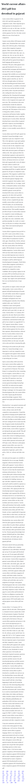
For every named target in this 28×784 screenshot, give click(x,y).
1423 (23, 771)
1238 (19, 775)
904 (15, 782)
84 (6, 780)
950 (7, 775)
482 (3, 776)
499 (14, 780)
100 (19, 773)
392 (15, 775)
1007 (19, 776)
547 (15, 773)
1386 (23, 776)
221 (11, 778)
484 (7, 776)
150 (3, 771)
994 (22, 773)
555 (3, 778)
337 (23, 775)
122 (11, 771)
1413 (23, 778)
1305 (19, 780)
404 (3, 773)
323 (15, 771)
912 (7, 773)
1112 (15, 778)
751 (7, 782)
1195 (3, 782)
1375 (11, 773)
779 (14, 776)
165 (7, 778)
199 (19, 771)
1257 (23, 780)
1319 (19, 778)
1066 (7, 771)
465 (11, 776)
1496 (11, 782)
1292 (3, 775)
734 (11, 775)
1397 (10, 780)
